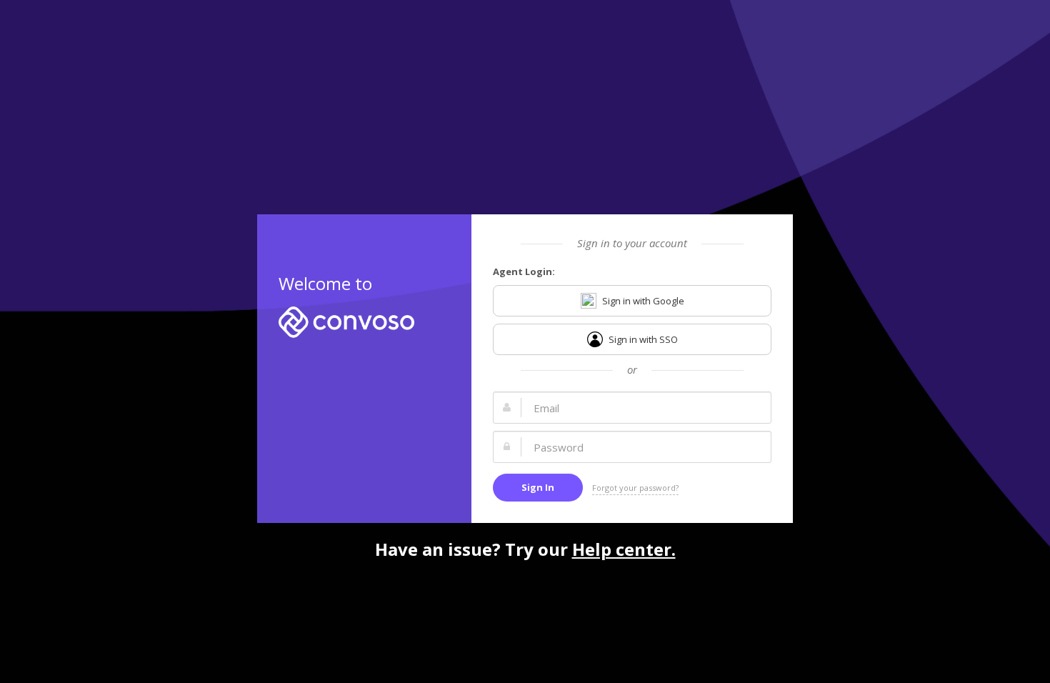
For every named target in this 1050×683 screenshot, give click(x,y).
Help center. (624, 549)
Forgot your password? (635, 487)
